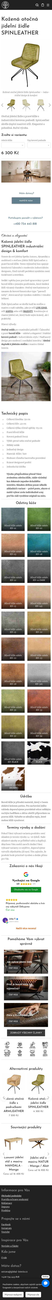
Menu (48, 5)
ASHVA (9, 311)
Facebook (6, 1224)
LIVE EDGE (41, 307)
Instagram (6, 1228)
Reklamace (6, 1203)
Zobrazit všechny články (26, 1033)
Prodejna (5, 1210)
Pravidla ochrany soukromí (14, 1199)
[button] (37, 5)
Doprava (5, 1206)
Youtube (5, 1232)
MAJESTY (28, 311)
